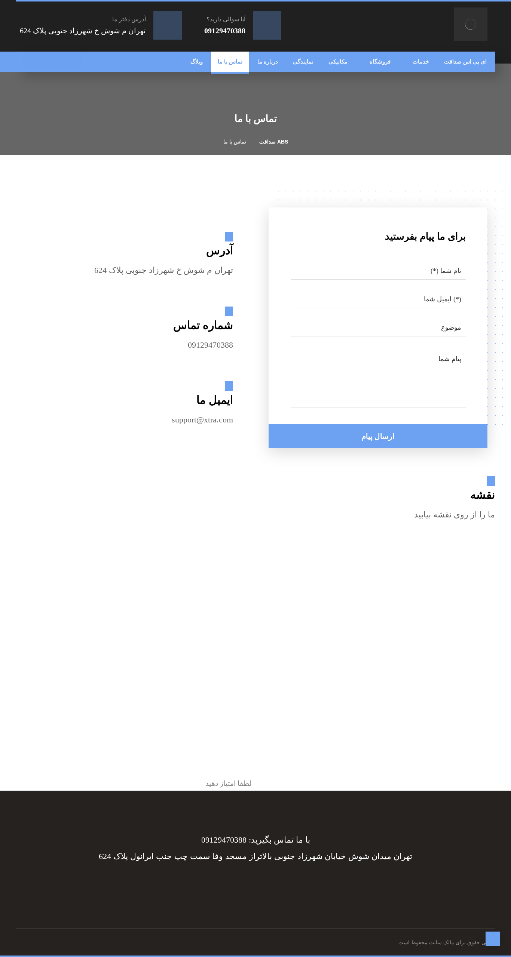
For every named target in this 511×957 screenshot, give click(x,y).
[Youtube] (218, 883)
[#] (263, 883)
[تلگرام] (59, 61)
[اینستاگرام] (44, 61)
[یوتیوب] (29, 61)
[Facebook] (292, 883)
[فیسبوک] (74, 61)
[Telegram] (277, 883)
